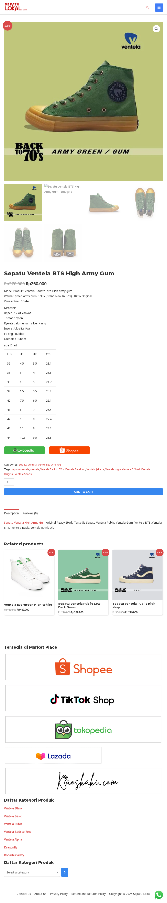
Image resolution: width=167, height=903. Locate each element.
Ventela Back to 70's (50, 464)
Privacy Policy (59, 894)
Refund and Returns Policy (88, 894)
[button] (156, 28)
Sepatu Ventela (28, 464)
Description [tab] (11, 513)
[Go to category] (64, 872)
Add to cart (83, 492)
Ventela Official (131, 469)
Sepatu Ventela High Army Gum (24, 522)
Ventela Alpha (13, 839)
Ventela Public (13, 824)
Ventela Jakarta (95, 469)
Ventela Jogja (113, 469)
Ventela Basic (13, 816)
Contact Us (24, 894)
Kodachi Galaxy (14, 855)
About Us (40, 894)
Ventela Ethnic (13, 808)
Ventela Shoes (23, 474)
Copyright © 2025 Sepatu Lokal (129, 894)
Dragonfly (10, 847)
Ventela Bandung (75, 469)
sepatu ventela (20, 469)
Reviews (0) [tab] (30, 513)
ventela (34, 469)
